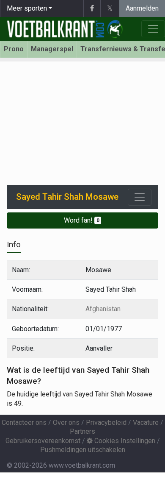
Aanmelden (142, 8)
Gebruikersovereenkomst (43, 441)
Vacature (146, 422)
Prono (14, 49)
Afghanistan (103, 309)
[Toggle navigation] (139, 197)
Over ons (66, 422)
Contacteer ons (24, 422)
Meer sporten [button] (27, 8)
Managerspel (52, 49)
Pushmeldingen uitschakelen (82, 450)
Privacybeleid (106, 422)
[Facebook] (91, 8)
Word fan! (81, 220)
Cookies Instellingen (124, 441)
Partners (82, 431)
